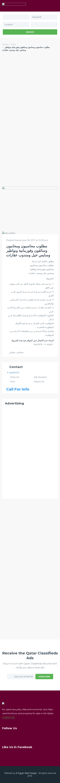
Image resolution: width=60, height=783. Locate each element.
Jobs (13, 44)
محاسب (19, 352)
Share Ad (14, 377)
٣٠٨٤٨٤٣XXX (13, 372)
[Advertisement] (30, 88)
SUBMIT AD (8, 717)
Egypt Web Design (27, 773)
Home (5, 44)
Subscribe (44, 676)
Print (12, 381)
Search (30, 32)
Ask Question (40, 377)
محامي (12, 352)
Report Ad (39, 381)
